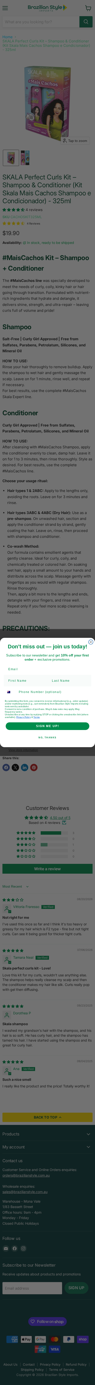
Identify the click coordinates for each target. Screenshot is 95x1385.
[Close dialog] (90, 642)
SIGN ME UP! (47, 726)
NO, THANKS (47, 737)
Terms (36, 717)
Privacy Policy (23, 717)
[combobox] (11, 692)
